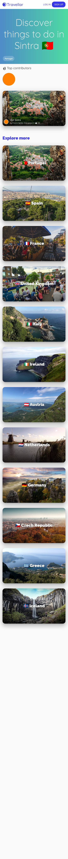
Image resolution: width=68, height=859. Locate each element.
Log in (47, 4)
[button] (8, 58)
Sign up (58, 4)
